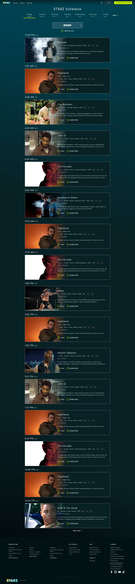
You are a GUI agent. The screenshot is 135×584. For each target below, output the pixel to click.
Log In (71, 554)
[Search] (102, 3)
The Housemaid (34, 554)
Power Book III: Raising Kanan (15, 550)
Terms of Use (114, 560)
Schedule (92, 560)
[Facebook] (111, 572)
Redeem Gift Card (74, 552)
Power (10, 555)
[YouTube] (119, 572)
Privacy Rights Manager (117, 558)
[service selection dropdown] (67, 25)
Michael (31, 547)
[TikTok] (123, 572)
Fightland (11, 547)
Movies (29, 3)
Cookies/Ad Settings (116, 566)
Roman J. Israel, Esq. (35, 552)
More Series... (53, 557)
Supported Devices (95, 552)
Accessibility (93, 554)
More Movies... (33, 556)
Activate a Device (95, 549)
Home (15, 3)
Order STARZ (72, 547)
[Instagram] (115, 572)
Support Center (94, 547)
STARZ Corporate (115, 547)
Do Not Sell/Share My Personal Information (116, 563)
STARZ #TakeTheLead (116, 549)
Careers (112, 552)
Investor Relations (115, 568)
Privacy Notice (114, 554)
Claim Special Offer (74, 549)
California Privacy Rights (117, 556)
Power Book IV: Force (15, 553)
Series (22, 3)
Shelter (31, 549)
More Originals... (14, 557)
